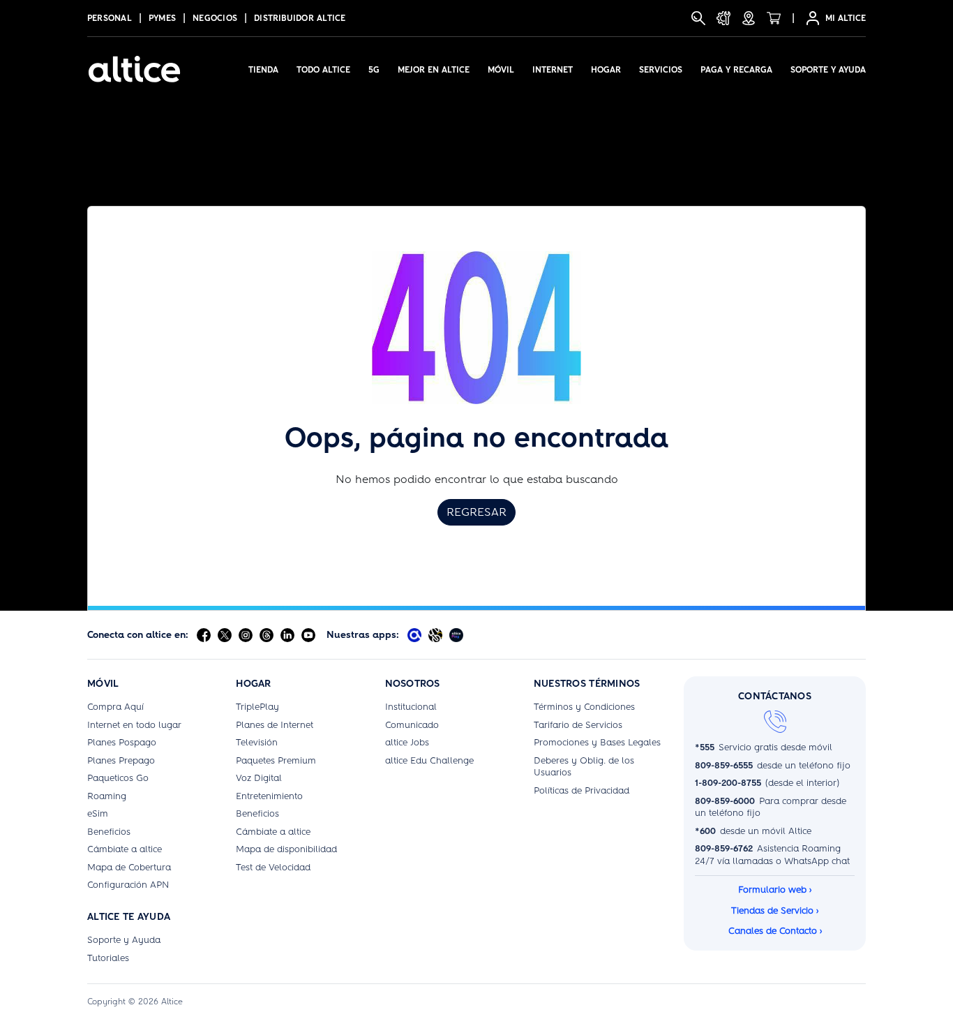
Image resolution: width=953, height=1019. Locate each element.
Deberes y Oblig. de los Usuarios (584, 766)
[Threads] (266, 635)
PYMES (162, 18)
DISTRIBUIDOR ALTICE (300, 18)
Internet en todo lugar (134, 725)
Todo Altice (323, 69)
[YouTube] (308, 635)
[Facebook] (204, 635)
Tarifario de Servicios (578, 725)
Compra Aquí (115, 707)
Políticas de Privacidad (581, 790)
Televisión (257, 742)
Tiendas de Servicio (774, 910)
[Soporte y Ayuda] (723, 18)
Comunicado (412, 725)
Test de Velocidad (273, 867)
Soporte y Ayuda (828, 69)
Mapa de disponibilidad (286, 849)
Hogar (606, 69)
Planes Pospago (121, 742)
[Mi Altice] (414, 635)
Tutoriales (108, 958)
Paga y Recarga (736, 69)
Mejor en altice (434, 69)
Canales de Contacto (775, 931)
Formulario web (774, 889)
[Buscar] (698, 18)
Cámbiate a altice (124, 849)
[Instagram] (246, 635)
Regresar (476, 512)
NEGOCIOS (215, 18)
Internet (552, 69)
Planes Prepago (121, 760)
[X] (225, 635)
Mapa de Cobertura (129, 867)
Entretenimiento (269, 796)
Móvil (501, 69)
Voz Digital (259, 778)
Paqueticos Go (118, 778)
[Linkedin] (287, 635)
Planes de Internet (274, 725)
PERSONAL (109, 18)
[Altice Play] (456, 635)
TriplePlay (257, 707)
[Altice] (134, 69)
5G (374, 69)
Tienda (263, 69)
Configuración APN (128, 885)
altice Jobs (407, 742)
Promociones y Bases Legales (597, 742)
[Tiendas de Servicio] (749, 18)
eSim (97, 813)
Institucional (411, 707)
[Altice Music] (435, 635)
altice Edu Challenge (429, 760)
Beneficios (108, 832)
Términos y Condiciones (584, 707)
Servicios (660, 69)
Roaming (106, 796)
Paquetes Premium (276, 760)
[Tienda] (774, 18)
